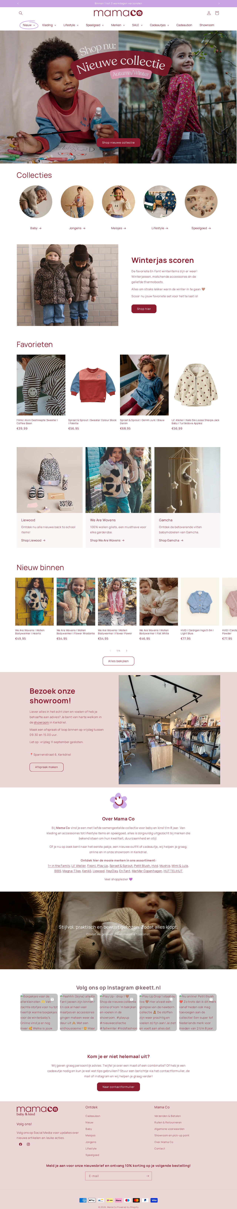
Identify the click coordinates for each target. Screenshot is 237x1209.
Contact (159, 1148)
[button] (21, 13)
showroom (41, 722)
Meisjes (116, 228)
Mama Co (112, 1207)
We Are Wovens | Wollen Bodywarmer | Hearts (29, 632)
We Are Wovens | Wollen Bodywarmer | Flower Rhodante (76, 632)
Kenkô (86, 871)
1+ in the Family (59, 866)
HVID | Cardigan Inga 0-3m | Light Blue (197, 632)
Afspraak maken (46, 767)
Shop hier (144, 309)
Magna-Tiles (72, 871)
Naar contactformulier (118, 1087)
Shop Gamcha (169, 540)
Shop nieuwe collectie (118, 142)
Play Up (102, 866)
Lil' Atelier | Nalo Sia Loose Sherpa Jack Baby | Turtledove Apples (195, 422)
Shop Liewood (31, 540)
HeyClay (112, 871)
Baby (33, 228)
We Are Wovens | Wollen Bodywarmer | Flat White (154, 632)
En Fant (124, 871)
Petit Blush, (142, 866)
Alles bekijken (118, 661)
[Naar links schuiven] (110, 651)
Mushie (165, 866)
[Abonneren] (147, 1176)
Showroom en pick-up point (172, 1135)
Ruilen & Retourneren (168, 1122)
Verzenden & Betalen (167, 1115)
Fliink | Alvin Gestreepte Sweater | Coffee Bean (37, 422)
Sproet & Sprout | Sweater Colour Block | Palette (92, 422)
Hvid (155, 866)
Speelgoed (199, 228)
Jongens (75, 228)
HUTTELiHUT (173, 871)
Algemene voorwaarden (169, 1128)
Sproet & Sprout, (121, 866)
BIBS (57, 871)
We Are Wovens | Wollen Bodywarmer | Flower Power (115, 632)
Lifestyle (158, 228)
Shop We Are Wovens (105, 540)
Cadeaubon (93, 1115)
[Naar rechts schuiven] (127, 651)
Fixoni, (92, 866)
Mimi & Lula (180, 866)
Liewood (99, 871)
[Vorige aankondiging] (18, 3)
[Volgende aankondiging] (219, 3)
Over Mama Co (163, 1142)
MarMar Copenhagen (147, 871)
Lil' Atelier (78, 866)
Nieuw (90, 1122)
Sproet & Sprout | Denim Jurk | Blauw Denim (142, 422)
